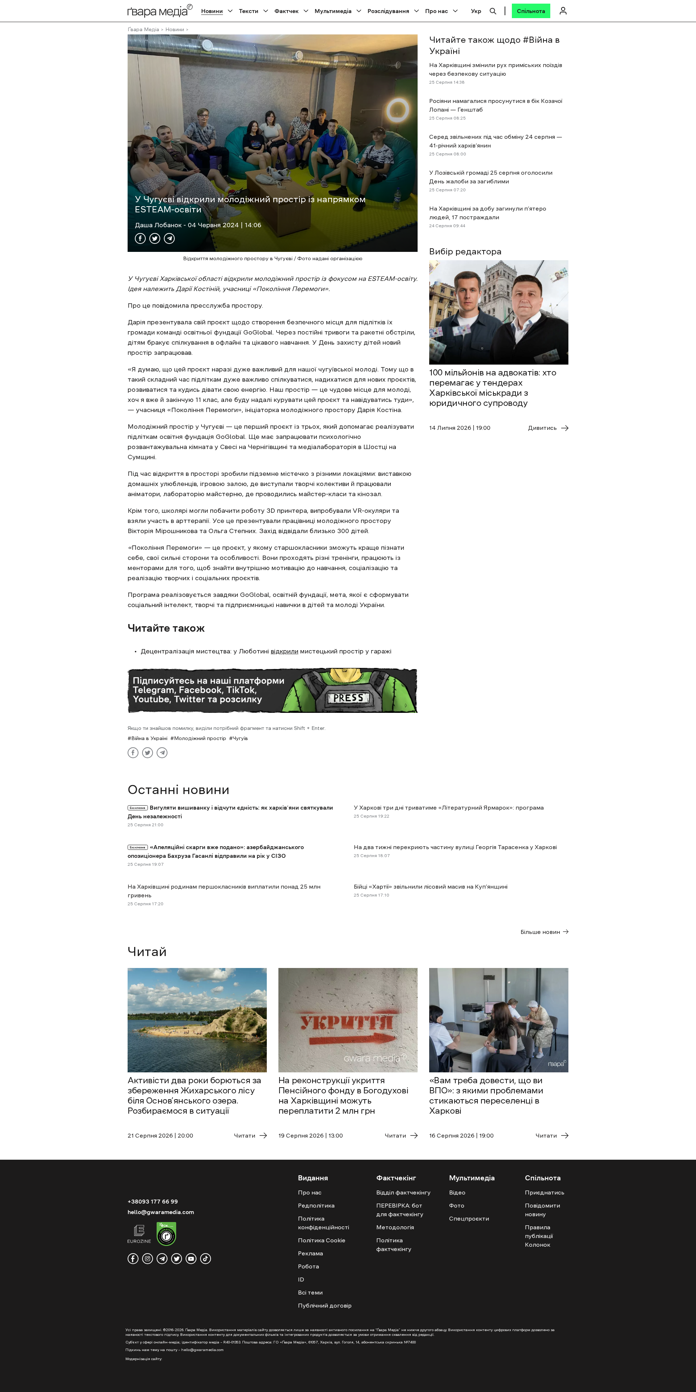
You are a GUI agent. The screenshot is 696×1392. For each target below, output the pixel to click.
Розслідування (388, 11)
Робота (308, 1266)
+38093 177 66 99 (153, 1201)
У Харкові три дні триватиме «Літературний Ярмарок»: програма (449, 807)
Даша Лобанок (159, 225)
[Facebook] (140, 238)
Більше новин (540, 932)
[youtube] (191, 1258)
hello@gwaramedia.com (161, 1212)
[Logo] (160, 10)
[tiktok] (205, 1258)
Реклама (310, 1253)
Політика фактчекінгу (393, 1244)
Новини (212, 11)
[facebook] (133, 1258)
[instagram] (147, 1258)
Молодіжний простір (200, 738)
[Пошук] (493, 10)
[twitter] (176, 1258)
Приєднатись (544, 1192)
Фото (456, 1205)
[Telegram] (169, 238)
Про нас (436, 11)
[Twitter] (154, 238)
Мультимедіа (333, 11)
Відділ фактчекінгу (403, 1192)
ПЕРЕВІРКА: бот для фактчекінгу (399, 1209)
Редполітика (316, 1205)
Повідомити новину (542, 1209)
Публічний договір (325, 1305)
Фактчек (286, 11)
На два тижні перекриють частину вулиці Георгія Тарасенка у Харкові (455, 847)
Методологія (395, 1227)
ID (301, 1279)
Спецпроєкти (469, 1218)
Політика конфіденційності (323, 1223)
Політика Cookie (321, 1240)
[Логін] (563, 10)
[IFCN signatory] (166, 1235)
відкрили (284, 651)
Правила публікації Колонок (539, 1235)
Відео (457, 1192)
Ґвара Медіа (143, 29)
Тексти (248, 11)
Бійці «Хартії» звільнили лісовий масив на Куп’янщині (431, 886)
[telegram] (162, 1258)
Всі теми (310, 1292)
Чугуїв (240, 738)
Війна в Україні (149, 738)
